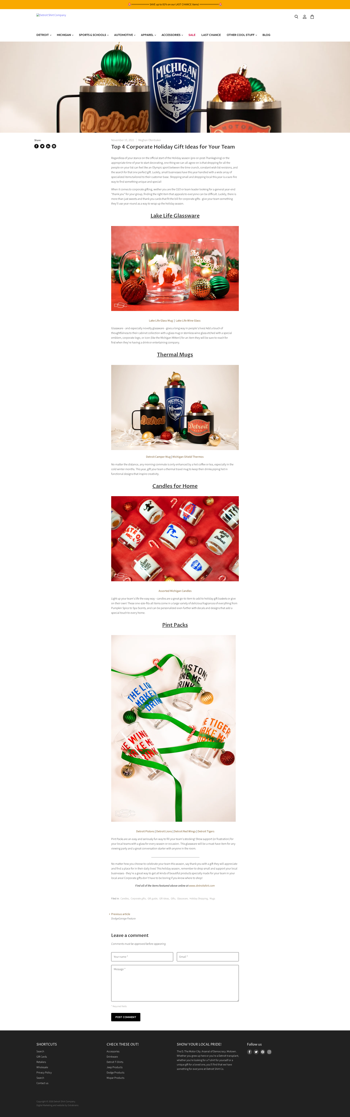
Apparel (147, 35)
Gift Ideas (164, 898)
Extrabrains (73, 1105)
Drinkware (112, 1057)
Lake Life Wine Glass (188, 321)
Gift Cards (41, 1057)
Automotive (123, 35)
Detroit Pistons (145, 831)
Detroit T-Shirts (115, 1062)
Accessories (171, 35)
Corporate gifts (138, 898)
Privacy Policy (44, 1073)
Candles (124, 898)
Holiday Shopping (199, 898)
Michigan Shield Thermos (188, 457)
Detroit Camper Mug (158, 457)
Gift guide (153, 898)
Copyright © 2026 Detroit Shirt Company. (56, 1101)
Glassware (182, 898)
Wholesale (42, 1067)
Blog (266, 35)
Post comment (125, 1017)
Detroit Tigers (206, 831)
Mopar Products (115, 1078)
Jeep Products (114, 1067)
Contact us (42, 1083)
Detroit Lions (164, 831)
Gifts (173, 898)
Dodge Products (115, 1073)
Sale (191, 35)
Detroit (42, 35)
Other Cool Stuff (241, 35)
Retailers (41, 1062)
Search (40, 1051)
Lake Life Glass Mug (161, 321)
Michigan (64, 35)
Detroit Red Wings (185, 831)
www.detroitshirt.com (202, 886)
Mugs (212, 898)
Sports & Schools (93, 35)
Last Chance (211, 35)
